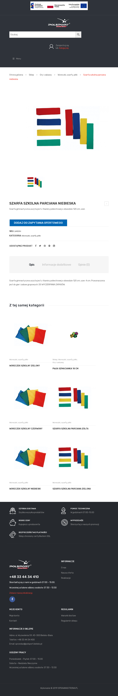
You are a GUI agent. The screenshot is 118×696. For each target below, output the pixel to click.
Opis (32, 264)
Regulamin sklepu (69, 621)
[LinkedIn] (54, 246)
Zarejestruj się (62, 45)
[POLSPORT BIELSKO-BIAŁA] (59, 22)
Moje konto (14, 615)
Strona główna (16, 75)
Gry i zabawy (46, 75)
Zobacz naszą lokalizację (21, 593)
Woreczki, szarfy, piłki (67, 75)
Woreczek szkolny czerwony (25, 428)
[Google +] (49, 246)
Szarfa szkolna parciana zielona (72, 489)
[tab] (32, 264)
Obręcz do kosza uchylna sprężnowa (106, 204)
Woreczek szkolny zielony (24, 366)
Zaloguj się (64, 48)
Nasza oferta (67, 573)
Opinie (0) (84, 264)
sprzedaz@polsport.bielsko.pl (28, 644)
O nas (63, 567)
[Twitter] (40, 246)
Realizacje (66, 578)
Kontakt (13, 621)
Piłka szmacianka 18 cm (65, 368)
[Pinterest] (45, 246)
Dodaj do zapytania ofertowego (38, 222)
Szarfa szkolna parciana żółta (70, 428)
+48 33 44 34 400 (26, 639)
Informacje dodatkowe (56, 264)
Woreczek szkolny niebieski (25, 489)
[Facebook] (35, 246)
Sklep (31, 75)
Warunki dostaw (68, 615)
